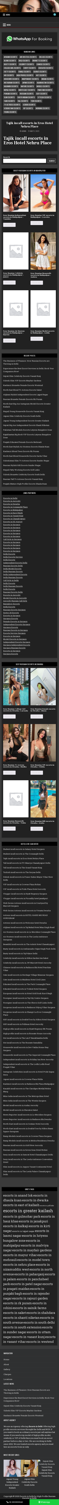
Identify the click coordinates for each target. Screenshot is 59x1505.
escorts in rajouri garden (30, 1298)
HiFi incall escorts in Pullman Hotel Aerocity (23, 1024)
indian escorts (47, 79)
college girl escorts (12, 67)
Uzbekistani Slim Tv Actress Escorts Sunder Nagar (26, 460)
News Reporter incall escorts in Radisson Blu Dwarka (27, 1119)
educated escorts (46, 67)
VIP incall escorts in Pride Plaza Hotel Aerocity (24, 889)
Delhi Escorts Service (13, 557)
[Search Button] (54, 14)
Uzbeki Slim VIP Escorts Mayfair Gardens (22, 380)
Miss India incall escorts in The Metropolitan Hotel (26, 1096)
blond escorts (10, 60)
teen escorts (36, 101)
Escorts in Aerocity (11, 501)
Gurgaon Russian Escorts (14, 648)
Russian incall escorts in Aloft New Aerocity (23, 1145)
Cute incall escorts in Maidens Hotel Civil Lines (24, 979)
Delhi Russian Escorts (13, 571)
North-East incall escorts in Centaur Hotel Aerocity (26, 1124)
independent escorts (30, 79)
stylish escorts (44, 97)
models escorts (43, 86)
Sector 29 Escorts (11, 612)
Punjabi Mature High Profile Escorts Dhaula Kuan (25, 484)
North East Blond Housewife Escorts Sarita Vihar (25, 456)
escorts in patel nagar (26, 1284)
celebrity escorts (26, 64)
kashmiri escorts (11, 86)
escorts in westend (40, 1342)
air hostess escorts (28, 56)
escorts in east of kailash (21, 1205)
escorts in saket (14, 1313)
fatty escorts (10, 71)
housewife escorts (11, 79)
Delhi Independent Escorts (15, 574)
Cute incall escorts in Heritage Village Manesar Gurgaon (28, 975)
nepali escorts (10, 90)
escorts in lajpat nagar (23, 1231)
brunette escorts (40, 60)
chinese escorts (43, 64)
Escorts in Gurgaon (11, 524)
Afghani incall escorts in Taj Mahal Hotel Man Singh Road (28, 927)
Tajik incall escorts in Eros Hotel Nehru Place (29, 124)
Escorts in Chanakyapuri (14, 518)
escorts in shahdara (40, 1313)
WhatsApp (45, 1502)
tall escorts (23, 101)
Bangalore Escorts (11, 604)
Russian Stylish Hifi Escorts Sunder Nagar (22, 465)
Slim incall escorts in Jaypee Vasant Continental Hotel (27, 1166)
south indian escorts (26, 97)
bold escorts (24, 60)
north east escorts (27, 90)
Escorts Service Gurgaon (14, 633)
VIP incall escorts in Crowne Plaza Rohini (22, 884)
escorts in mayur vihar (20, 1255)
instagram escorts (11, 82)
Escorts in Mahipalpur (13, 510)
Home (6, 1359)
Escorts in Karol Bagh (13, 513)
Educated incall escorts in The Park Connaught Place (26, 984)
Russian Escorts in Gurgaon (15, 630)
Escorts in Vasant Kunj (13, 515)
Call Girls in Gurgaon (12, 539)
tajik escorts (9, 101)
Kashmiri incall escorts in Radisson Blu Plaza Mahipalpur (28, 1084)
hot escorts (41, 75)
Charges (7, 1374)
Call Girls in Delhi (11, 580)
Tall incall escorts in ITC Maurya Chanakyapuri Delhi (26, 863)
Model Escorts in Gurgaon (14, 639)
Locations (8, 1379)
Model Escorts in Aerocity (15, 598)
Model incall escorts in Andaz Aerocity (20, 1105)
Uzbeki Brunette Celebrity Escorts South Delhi (24, 474)
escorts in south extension (22, 1327)
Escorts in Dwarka (11, 504)
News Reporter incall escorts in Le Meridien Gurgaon (27, 1114)
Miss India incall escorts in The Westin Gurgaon (24, 1100)
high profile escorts (25, 75)
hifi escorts (9, 75)
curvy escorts (29, 67)
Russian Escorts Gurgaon (14, 609)
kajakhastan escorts (45, 82)
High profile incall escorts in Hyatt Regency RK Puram (27, 1029)
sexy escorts (41, 93)
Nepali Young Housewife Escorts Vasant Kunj (23, 411)
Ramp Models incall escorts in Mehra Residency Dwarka (28, 1140)
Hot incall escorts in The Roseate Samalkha (22, 1042)
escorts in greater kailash (28, 1210)
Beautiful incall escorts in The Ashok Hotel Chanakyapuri (29, 944)
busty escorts (10, 64)
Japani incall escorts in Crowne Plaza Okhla (23, 1079)
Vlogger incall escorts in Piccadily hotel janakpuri (25, 898)
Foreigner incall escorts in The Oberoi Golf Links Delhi (27, 1002)
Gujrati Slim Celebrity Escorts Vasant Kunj (22, 376)
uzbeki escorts (29, 104)
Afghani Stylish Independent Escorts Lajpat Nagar (25, 394)
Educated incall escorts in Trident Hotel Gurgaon (25, 989)
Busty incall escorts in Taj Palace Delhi (20, 953)
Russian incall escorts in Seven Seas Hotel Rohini (25, 1150)
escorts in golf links (47, 1206)
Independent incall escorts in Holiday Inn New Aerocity (28, 1059)
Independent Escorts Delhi (15, 562)
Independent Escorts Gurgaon (16, 624)
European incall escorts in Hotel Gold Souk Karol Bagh (27, 993)
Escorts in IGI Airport (12, 521)
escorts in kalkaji (15, 1226)
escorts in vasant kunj (28, 1337)
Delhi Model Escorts (12, 568)
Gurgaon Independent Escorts (16, 645)
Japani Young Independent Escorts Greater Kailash (26, 420)
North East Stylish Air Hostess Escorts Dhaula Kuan (26, 446)
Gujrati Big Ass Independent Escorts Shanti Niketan (26, 425)
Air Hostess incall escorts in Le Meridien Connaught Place (29, 932)
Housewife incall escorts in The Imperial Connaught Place (29, 1055)
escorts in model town (33, 1260)
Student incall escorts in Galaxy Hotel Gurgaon (24, 849)
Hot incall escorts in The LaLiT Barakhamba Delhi (25, 1038)
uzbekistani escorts (12, 108)
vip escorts (28, 108)
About (6, 1364)
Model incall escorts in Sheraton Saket (20, 1110)
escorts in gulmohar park (21, 1216)
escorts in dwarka (35, 1200)
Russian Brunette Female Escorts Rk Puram (22, 399)
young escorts (10, 112)
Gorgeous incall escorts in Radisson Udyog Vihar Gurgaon (29, 1007)
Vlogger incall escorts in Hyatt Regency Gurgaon (25, 893)
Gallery (7, 1369)
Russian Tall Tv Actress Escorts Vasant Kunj (23, 479)
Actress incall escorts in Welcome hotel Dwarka (25, 923)
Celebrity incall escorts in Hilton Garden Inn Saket (25, 958)
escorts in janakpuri (33, 1221)
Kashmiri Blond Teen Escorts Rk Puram (21, 451)
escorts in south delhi (39, 1322)
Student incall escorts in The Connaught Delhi (23, 854)
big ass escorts (45, 56)
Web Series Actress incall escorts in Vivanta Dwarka (27, 910)
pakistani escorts (45, 90)
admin (24, 131)
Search (6, 157)
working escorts (42, 108)
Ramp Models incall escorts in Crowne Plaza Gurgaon (27, 1136)
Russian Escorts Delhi (13, 565)
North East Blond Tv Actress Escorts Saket (22, 390)
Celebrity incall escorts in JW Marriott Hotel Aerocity (27, 963)
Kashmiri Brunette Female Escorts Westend (23, 385)
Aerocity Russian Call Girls (15, 601)
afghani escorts (10, 56)
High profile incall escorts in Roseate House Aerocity (27, 1033)
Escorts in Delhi (10, 498)
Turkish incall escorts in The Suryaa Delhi (22, 872)
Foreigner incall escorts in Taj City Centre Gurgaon (25, 998)
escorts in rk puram (17, 1303)
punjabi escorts (10, 93)
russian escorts (26, 93)
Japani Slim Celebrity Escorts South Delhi (22, 416)
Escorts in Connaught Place (15, 507)
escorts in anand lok (18, 1195)
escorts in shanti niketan (21, 1318)
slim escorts (9, 97)
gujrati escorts (40, 71)
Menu (8, 14)
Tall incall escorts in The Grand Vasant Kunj (22, 867)
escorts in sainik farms (29, 1308)
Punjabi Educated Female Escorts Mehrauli (22, 442)
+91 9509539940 (15, 1502)
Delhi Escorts (9, 554)
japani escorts (28, 82)
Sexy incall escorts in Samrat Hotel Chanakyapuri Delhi (28, 1154)
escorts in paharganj (29, 1274)
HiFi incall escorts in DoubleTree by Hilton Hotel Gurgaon (29, 1019)
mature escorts (27, 86)
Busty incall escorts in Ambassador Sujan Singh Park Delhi (29, 949)
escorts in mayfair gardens (32, 1250)
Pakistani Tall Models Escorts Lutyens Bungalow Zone (27, 430)
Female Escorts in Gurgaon (15, 621)
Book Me (9, 224)
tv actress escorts (12, 104)
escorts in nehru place (19, 1265)
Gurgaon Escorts (10, 618)
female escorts (24, 71)
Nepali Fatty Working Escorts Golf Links (21, 470)
